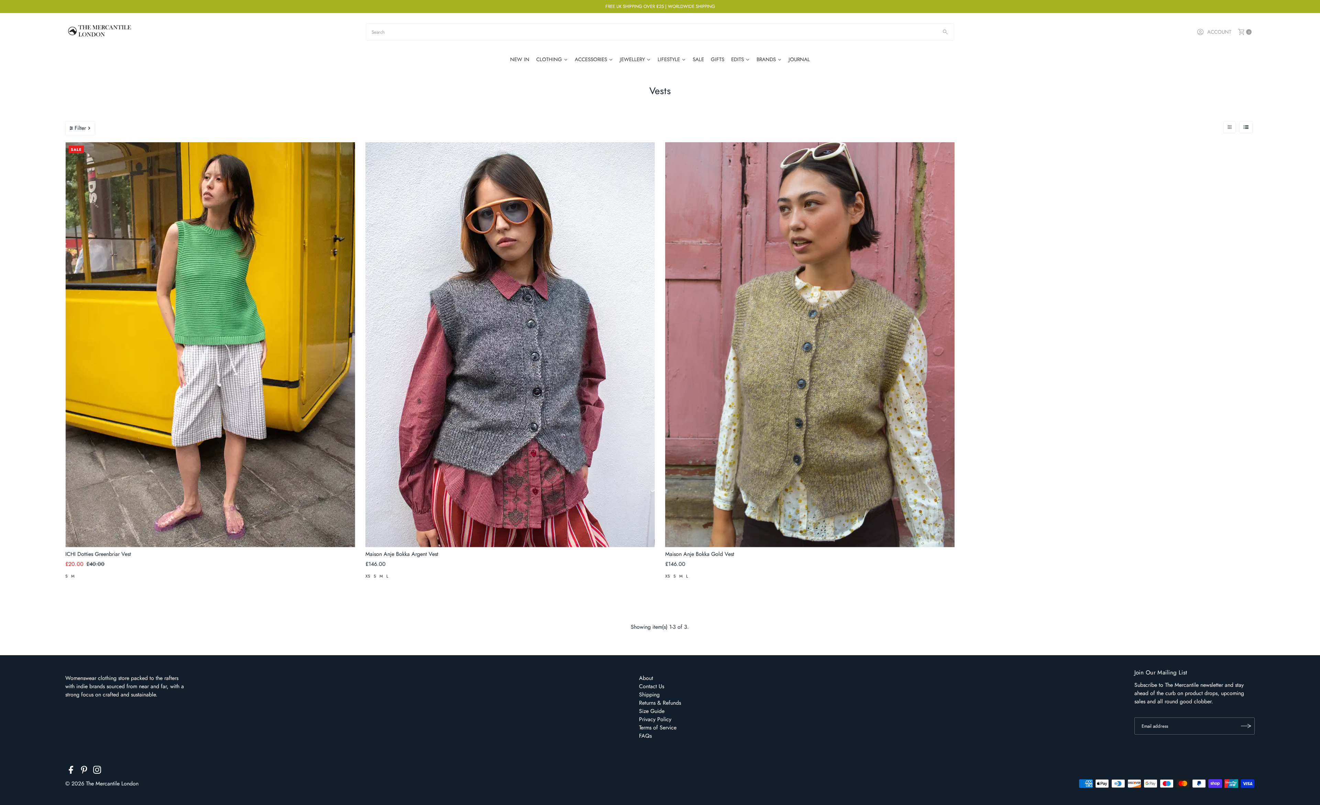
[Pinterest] (84, 771)
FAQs (645, 736)
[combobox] (660, 32)
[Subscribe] (1246, 726)
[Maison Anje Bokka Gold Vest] (810, 344)
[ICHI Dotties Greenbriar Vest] (210, 344)
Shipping (649, 694)
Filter (80, 128)
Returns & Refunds (660, 703)
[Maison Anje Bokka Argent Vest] (510, 344)
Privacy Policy (655, 719)
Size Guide (651, 711)
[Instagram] (97, 771)
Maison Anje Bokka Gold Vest (699, 554)
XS (367, 576)
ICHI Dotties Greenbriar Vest (98, 554)
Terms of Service (657, 727)
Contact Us (651, 686)
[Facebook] (71, 771)
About (646, 678)
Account (1219, 32)
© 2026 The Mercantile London (102, 783)
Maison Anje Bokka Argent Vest (401, 554)
